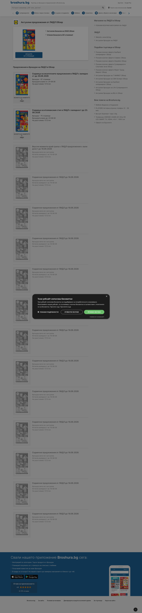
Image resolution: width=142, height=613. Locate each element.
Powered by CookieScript (97, 317)
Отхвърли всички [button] (72, 312)
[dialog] (71, 306)
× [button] (106, 296)
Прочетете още (65, 307)
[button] (48, 312)
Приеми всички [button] (94, 312)
